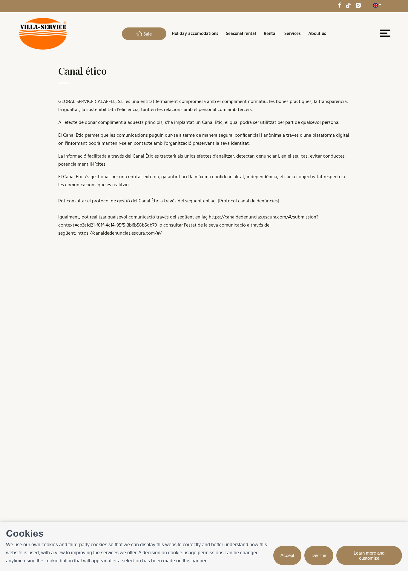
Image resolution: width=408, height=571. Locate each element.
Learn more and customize (369, 555)
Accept (287, 555)
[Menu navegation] (384, 34)
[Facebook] (339, 5)
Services (292, 33)
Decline (319, 555)
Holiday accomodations (195, 33)
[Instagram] (358, 5)
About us (317, 33)
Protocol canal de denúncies (248, 201)
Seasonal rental (241, 33)
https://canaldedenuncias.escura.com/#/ (119, 233)
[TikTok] (348, 5)
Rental (270, 33)
